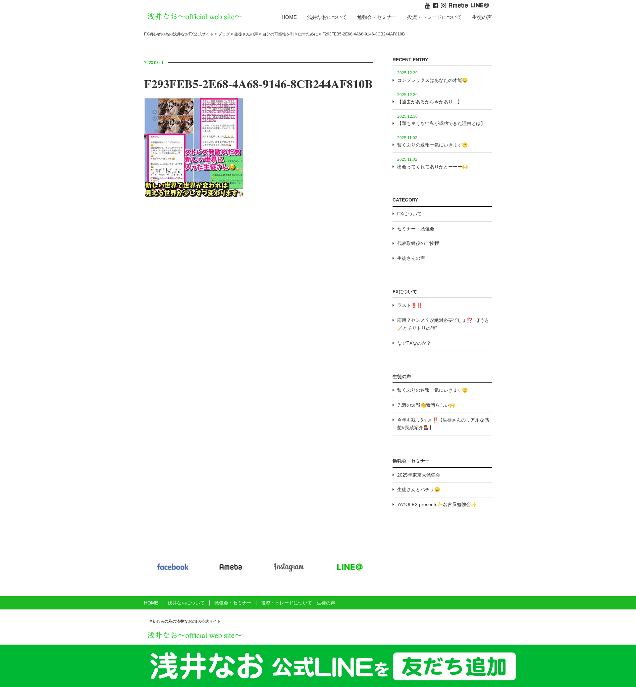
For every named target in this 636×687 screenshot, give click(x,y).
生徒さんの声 (411, 258)
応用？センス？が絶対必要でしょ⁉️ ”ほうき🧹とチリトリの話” (443, 324)
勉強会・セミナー (377, 17)
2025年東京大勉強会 (418, 475)
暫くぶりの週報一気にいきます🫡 (432, 144)
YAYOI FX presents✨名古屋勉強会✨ (436, 504)
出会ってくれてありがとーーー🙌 (432, 166)
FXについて (409, 213)
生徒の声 (482, 17)
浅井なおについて (186, 603)
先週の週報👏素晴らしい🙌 (426, 405)
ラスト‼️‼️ (409, 305)
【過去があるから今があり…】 (429, 101)
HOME (289, 17)
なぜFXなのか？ (414, 343)
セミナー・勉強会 (415, 228)
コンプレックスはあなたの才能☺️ (432, 80)
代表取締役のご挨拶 (418, 243)
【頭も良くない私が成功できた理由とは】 (441, 123)
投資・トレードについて (434, 17)
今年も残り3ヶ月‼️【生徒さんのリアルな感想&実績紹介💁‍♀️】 (443, 423)
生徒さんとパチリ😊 (418, 489)
